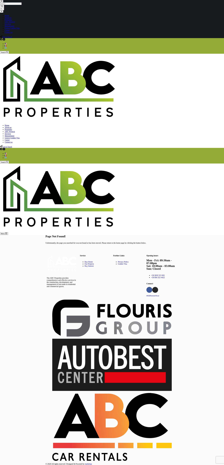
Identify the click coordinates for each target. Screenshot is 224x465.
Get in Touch (7, 147)
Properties (8, 130)
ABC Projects (10, 132)
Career (7, 140)
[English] (6, 44)
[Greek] (6, 48)
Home (7, 125)
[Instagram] (4, 40)
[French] (6, 46)
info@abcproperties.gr (152, 295)
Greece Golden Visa (12, 138)
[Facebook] (1, 40)
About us (8, 127)
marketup (88, 464)
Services (8, 134)
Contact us (8, 142)
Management (9, 136)
